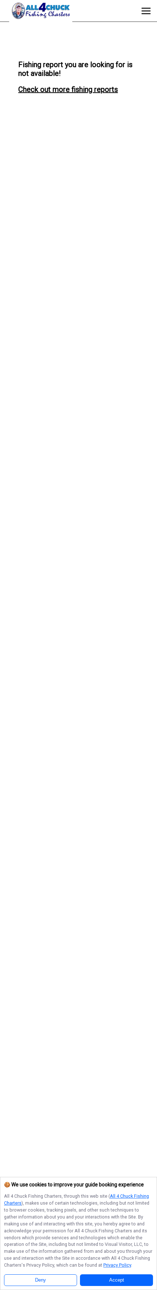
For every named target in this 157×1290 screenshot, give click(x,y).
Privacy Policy (117, 1265)
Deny (40, 1280)
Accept (116, 1280)
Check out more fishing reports (68, 89)
